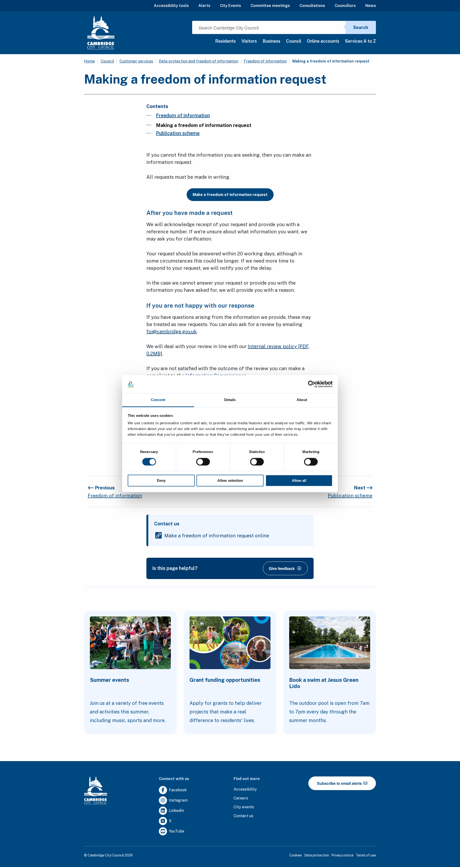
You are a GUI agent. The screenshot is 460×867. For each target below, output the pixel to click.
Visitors (249, 41)
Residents (225, 41)
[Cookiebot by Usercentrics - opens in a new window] (312, 384)
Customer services (136, 61)
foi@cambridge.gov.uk (171, 331)
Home (89, 61)
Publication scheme (178, 133)
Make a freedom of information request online (216, 536)
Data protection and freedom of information (198, 61)
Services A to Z (360, 41)
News (370, 5)
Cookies (295, 855)
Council (293, 41)
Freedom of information (265, 61)
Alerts (204, 5)
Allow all (299, 481)
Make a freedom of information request (230, 194)
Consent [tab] (158, 400)
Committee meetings (270, 5)
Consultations (312, 5)
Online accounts (323, 41)
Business (271, 41)
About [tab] (302, 400)
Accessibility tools (171, 5)
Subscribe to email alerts (340, 783)
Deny (161, 481)
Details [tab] (230, 400)
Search (360, 27)
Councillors (345, 5)
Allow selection (230, 481)
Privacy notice (342, 855)
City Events (230, 5)
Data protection (316, 855)
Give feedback (282, 568)
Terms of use (366, 855)
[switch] (203, 461)
